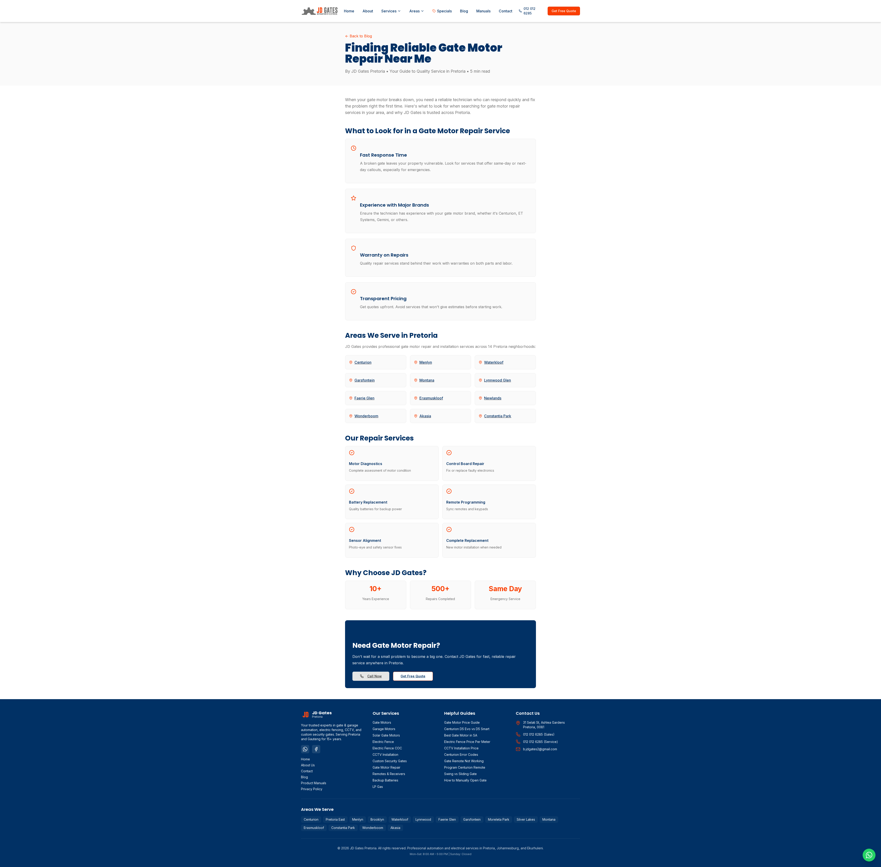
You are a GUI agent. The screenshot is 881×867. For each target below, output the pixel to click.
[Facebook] (316, 749)
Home (349, 11)
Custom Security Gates (390, 761)
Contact (505, 11)
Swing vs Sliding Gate (460, 774)
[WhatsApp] (305, 749)
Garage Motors (384, 729)
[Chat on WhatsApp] (869, 855)
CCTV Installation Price (461, 748)
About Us (308, 765)
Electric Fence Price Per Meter (467, 742)
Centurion (311, 819)
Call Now (374, 676)
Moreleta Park (498, 819)
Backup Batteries (385, 780)
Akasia (395, 828)
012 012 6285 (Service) (540, 742)
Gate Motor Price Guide (462, 722)
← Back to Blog (358, 36)
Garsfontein (472, 819)
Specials (444, 11)
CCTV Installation (385, 754)
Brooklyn (377, 819)
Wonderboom (372, 828)
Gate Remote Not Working (464, 761)
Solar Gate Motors (386, 735)
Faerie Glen (447, 819)
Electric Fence (383, 742)
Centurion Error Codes (461, 754)
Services (388, 11)
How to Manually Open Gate (465, 780)
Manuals (483, 11)
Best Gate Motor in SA (460, 735)
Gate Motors (382, 722)
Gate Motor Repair (386, 767)
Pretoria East (335, 819)
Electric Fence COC (387, 748)
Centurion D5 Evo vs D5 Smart (466, 729)
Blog (464, 11)
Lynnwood (423, 819)
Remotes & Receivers (389, 774)
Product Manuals (313, 783)
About (367, 11)
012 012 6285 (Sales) (539, 734)
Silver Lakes (526, 819)
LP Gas (378, 787)
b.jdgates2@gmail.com (540, 749)
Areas (414, 11)
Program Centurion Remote (464, 767)
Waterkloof (399, 819)
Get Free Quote (564, 11)
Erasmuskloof (314, 828)
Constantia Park (343, 828)
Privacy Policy (311, 789)
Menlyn (357, 819)
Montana (548, 819)
